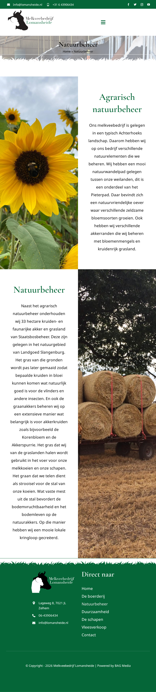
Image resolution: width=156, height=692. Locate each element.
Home (67, 51)
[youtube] (148, 4)
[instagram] (142, 4)
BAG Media (123, 666)
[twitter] (135, 4)
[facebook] (128, 4)
